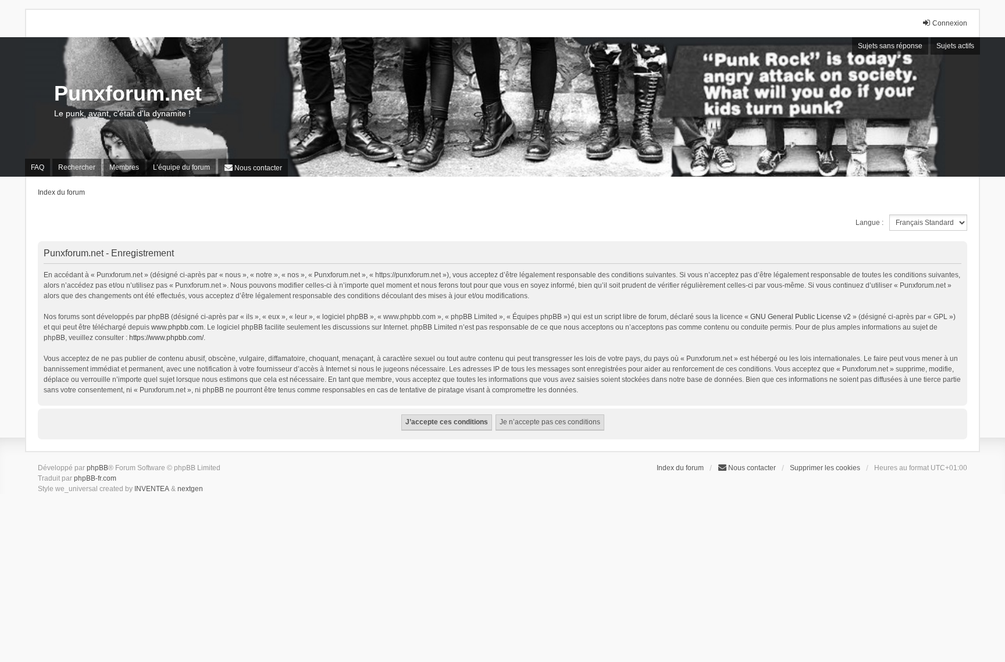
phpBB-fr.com (95, 478)
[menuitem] (253, 168)
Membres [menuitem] (124, 167)
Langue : (869, 223)
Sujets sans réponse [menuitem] (890, 46)
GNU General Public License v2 (800, 317)
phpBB (97, 468)
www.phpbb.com (177, 327)
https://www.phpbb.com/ (166, 338)
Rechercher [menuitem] (76, 167)
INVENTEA (151, 489)
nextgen (190, 489)
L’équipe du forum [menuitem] (181, 167)
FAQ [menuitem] (37, 167)
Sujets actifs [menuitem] (955, 46)
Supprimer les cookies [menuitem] (825, 468)
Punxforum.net (128, 93)
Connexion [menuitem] (949, 23)
